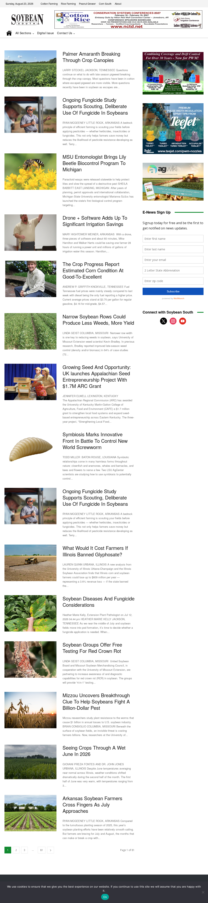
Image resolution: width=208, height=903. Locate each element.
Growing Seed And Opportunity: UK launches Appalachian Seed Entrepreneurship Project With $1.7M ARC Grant (97, 376)
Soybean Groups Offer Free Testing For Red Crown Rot (92, 647)
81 (41, 850)
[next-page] (50, 850)
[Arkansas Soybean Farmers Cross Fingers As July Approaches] (30, 813)
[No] (203, 892)
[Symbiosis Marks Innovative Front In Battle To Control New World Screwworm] (30, 449)
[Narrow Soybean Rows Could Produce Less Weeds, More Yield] (30, 331)
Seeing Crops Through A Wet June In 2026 (94, 750)
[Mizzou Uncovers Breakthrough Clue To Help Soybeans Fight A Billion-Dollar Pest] (30, 710)
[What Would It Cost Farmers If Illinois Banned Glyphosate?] (30, 563)
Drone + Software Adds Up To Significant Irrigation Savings (95, 220)
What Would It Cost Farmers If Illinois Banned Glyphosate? (95, 551)
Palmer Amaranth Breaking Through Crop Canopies (91, 56)
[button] (195, 33)
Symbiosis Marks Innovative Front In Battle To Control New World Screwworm (95, 440)
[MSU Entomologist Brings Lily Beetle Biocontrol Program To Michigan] (30, 171)
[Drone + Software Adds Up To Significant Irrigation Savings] (30, 232)
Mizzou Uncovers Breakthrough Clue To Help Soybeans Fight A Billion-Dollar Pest (96, 701)
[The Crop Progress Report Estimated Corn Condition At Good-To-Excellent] (30, 279)
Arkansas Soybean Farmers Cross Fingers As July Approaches (92, 804)
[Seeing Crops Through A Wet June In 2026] (30, 762)
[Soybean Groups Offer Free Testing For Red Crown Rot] (30, 659)
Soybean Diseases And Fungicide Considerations (98, 601)
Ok (105, 897)
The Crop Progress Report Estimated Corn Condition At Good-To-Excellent (93, 270)
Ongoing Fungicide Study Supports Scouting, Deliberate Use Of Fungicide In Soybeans (95, 106)
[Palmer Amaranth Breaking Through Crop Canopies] (30, 68)
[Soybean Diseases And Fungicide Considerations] (30, 613)
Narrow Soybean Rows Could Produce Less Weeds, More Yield (98, 319)
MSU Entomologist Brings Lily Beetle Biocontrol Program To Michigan (94, 163)
